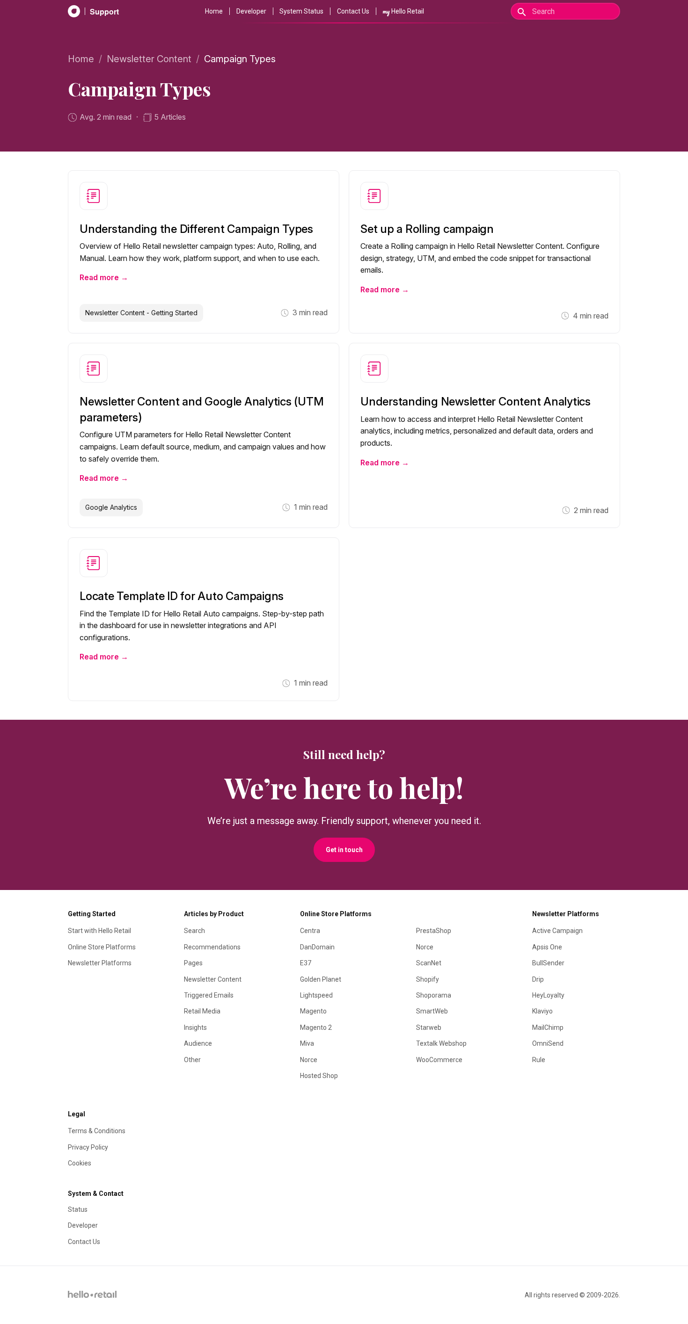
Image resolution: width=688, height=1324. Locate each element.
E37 (305, 963)
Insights (195, 1027)
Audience (198, 1043)
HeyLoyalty (548, 995)
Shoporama (433, 995)
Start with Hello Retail (99, 930)
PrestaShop (433, 930)
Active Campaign (557, 930)
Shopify (427, 979)
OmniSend (548, 1043)
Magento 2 (316, 1027)
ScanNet (428, 963)
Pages (193, 963)
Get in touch (344, 850)
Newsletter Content (149, 59)
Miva (307, 1043)
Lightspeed (316, 995)
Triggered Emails (209, 995)
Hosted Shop (319, 1075)
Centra (310, 930)
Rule (538, 1060)
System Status (301, 11)
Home (214, 11)
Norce (308, 1060)
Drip (538, 979)
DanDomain (317, 947)
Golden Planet (320, 979)
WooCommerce (439, 1060)
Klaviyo (542, 1011)
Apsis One (547, 947)
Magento (313, 1011)
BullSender (548, 963)
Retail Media (202, 1011)
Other (192, 1060)
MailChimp (548, 1027)
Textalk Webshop (441, 1043)
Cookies (79, 1163)
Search (194, 930)
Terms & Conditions (96, 1131)
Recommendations (212, 947)
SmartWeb (432, 1011)
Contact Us (353, 11)
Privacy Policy (88, 1147)
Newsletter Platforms (100, 963)
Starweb (428, 1027)
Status (78, 1209)
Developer (251, 11)
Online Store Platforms (102, 947)
